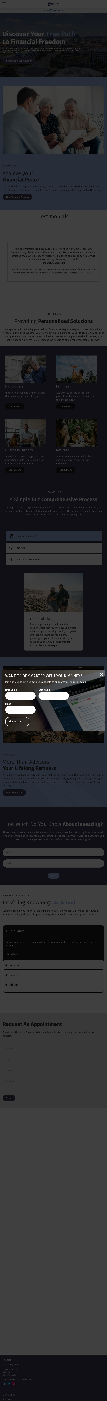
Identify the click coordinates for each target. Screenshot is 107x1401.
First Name (11, 689)
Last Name (44, 689)
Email (8, 703)
